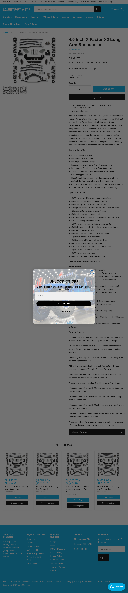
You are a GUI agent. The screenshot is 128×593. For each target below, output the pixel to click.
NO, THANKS (64, 311)
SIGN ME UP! (64, 304)
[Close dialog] (92, 272)
